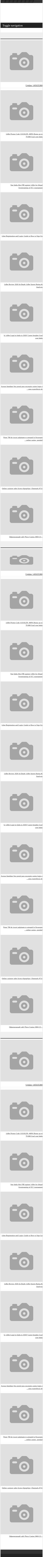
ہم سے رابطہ (27, 4)
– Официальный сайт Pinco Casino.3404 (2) (25, 537)
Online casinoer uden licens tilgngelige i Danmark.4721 (22, 489)
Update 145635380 (34, 85)
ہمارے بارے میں (37, 4)
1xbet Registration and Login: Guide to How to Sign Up (22, 236)
